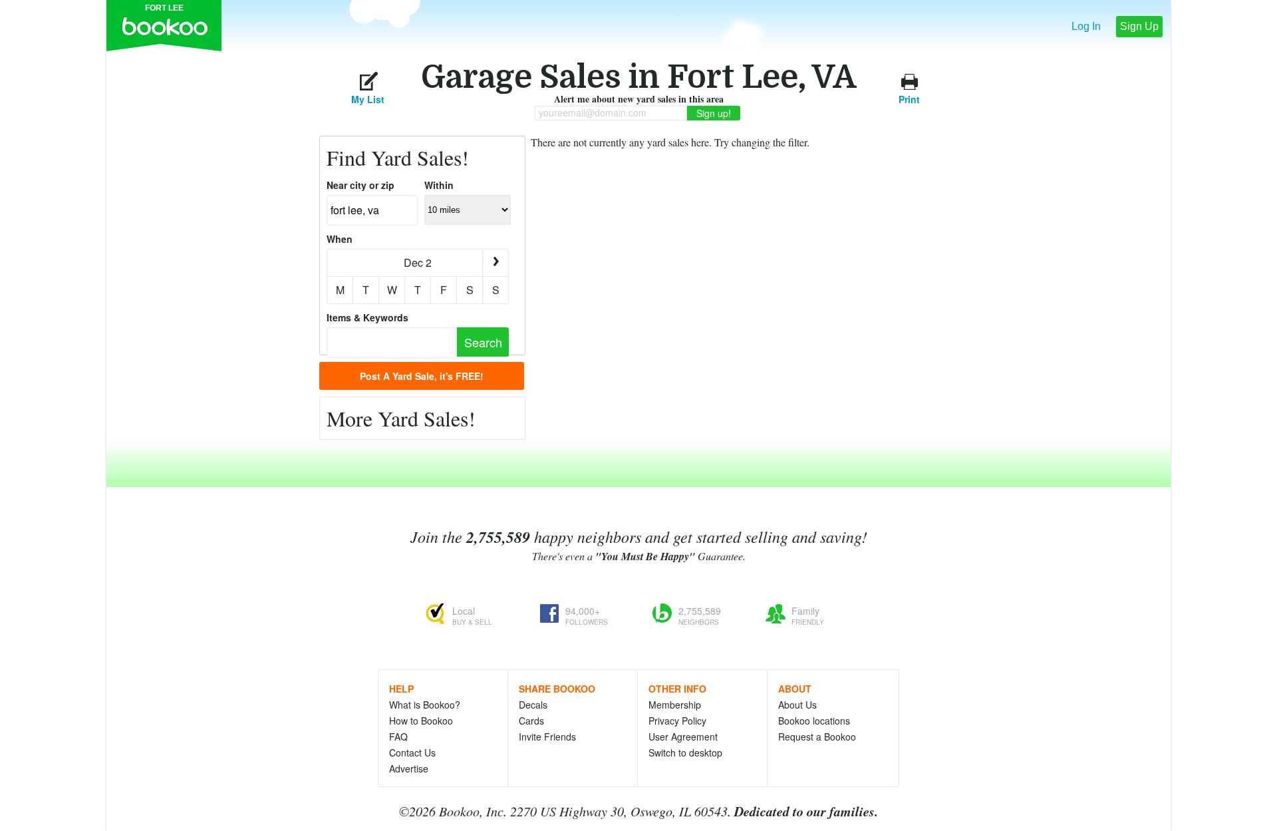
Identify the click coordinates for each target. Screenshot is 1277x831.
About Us (797, 704)
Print (909, 97)
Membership (674, 704)
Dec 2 (418, 262)
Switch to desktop (685, 752)
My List (367, 97)
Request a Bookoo (817, 736)
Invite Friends (547, 736)
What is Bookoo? (424, 704)
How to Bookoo (421, 720)
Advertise (408, 768)
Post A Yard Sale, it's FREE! (422, 376)
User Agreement (683, 736)
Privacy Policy (677, 720)
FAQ (398, 736)
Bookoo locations (814, 720)
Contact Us (412, 752)
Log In (1086, 26)
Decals (533, 704)
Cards (531, 720)
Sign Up (1139, 26)
